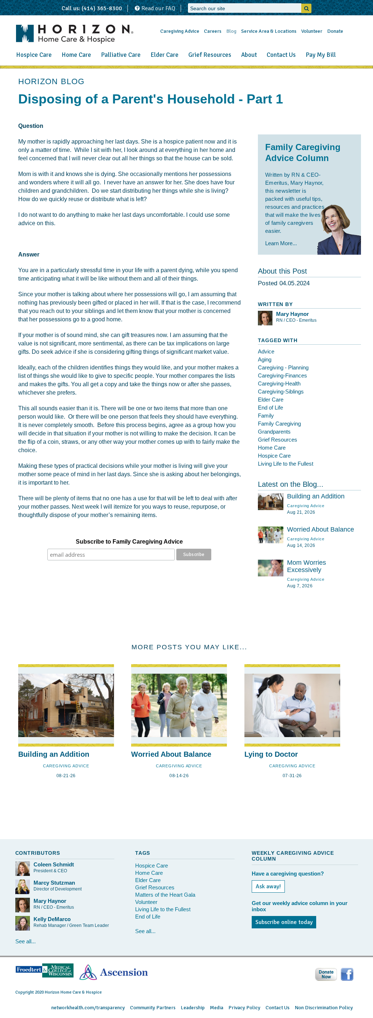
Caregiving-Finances (282, 375)
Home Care (76, 55)
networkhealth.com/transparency (88, 1008)
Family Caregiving (279, 423)
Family (266, 415)
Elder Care (164, 55)
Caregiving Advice (179, 31)
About (249, 55)
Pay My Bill (321, 55)
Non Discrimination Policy (324, 1008)
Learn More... (281, 243)
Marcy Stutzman (54, 883)
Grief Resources (209, 55)
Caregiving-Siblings (281, 391)
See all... (25, 941)
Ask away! (268, 886)
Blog (231, 31)
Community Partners (153, 1008)
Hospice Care (34, 55)
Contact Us (281, 55)
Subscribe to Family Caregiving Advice (129, 542)
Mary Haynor (292, 314)
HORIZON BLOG (51, 81)
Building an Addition (316, 496)
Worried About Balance (320, 529)
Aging (264, 359)
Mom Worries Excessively (306, 566)
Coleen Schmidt (54, 864)
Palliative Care (121, 55)
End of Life (270, 407)
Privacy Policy (244, 1008)
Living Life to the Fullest (285, 464)
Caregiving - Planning (283, 367)
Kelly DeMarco (52, 919)
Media (216, 1008)
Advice (266, 351)
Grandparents (274, 431)
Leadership (193, 1008)
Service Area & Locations (269, 31)
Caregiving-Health (279, 383)
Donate (335, 31)
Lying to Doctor (271, 754)
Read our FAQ (157, 8)
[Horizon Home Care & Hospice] (74, 34)
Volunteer (311, 31)
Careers (212, 31)
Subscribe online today (284, 922)
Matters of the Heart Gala (165, 895)
